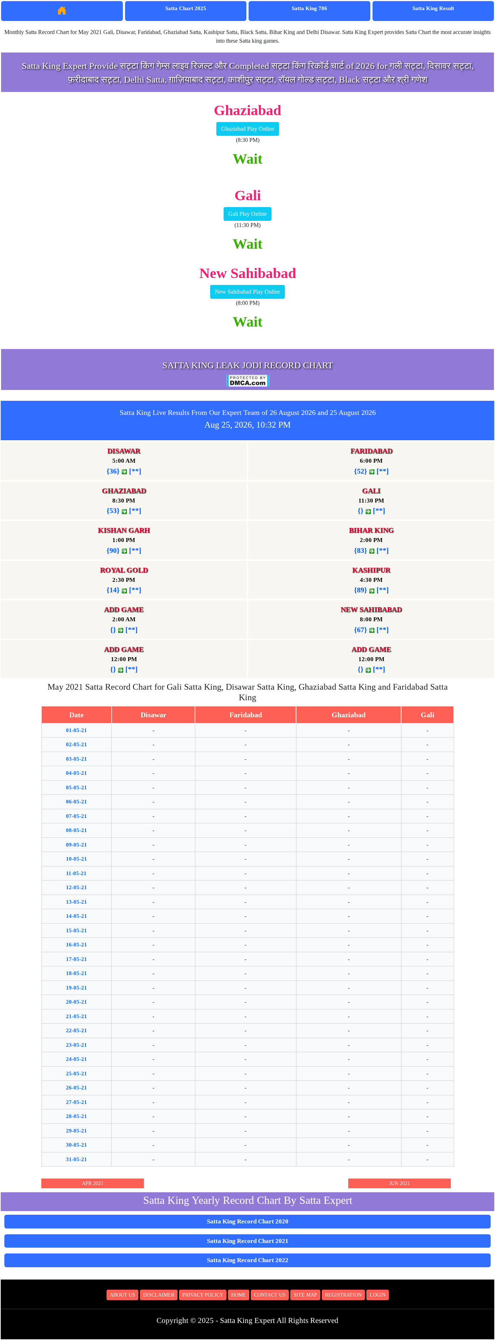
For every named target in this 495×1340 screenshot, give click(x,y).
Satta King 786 (309, 8)
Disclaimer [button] (158, 1295)
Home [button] (238, 1295)
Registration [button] (343, 1295)
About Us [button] (122, 1295)
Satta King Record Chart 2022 (247, 1260)
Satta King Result (433, 8)
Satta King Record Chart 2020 (247, 1221)
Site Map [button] (305, 1295)
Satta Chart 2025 (185, 8)
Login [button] (378, 1295)
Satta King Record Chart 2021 (247, 1241)
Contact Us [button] (270, 1295)
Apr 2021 (92, 1183)
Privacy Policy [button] (202, 1295)
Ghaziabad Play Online (247, 129)
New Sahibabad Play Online (247, 292)
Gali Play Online (247, 214)
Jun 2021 (399, 1183)
